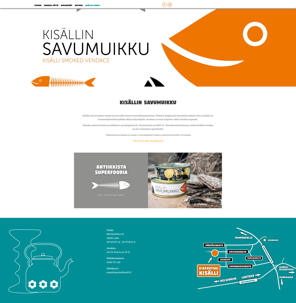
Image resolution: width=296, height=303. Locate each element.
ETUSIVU (37, 5)
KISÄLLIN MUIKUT (92, 5)
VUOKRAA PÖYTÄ (51, 5)
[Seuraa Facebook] (164, 4)
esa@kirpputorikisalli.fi (119, 272)
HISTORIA (79, 5)
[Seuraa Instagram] (169, 4)
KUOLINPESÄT (66, 5)
